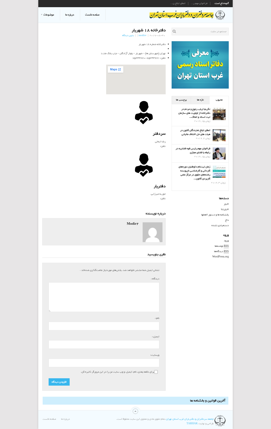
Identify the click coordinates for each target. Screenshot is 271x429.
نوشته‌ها (222, 246)
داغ (227, 220)
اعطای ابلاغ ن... (177, 3)
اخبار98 (225, 209)
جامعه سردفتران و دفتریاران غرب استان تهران (190, 419)
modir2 (143, 35)
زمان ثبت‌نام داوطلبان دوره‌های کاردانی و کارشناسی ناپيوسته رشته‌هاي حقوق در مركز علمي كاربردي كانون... (194, 173)
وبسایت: (154, 355)
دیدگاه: (155, 278)
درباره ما (69, 14)
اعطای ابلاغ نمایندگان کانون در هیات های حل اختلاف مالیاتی (195, 132)
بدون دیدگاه (128, 35)
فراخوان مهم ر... (199, 3)
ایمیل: (155, 336)
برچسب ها (181, 100)
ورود (226, 241)
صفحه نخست (92, 14)
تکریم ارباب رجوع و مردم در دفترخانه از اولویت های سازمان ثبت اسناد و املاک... (194, 113)
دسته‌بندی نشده (220, 225)
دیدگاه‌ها (221, 251)
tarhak (192, 423)
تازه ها (200, 100)
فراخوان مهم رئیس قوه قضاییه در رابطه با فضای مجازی (193, 150)
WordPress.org (220, 257)
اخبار (226, 204)
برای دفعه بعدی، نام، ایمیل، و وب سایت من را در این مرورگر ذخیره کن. (117, 372)
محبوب (219, 100)
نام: (157, 318)
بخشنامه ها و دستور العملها (215, 215)
